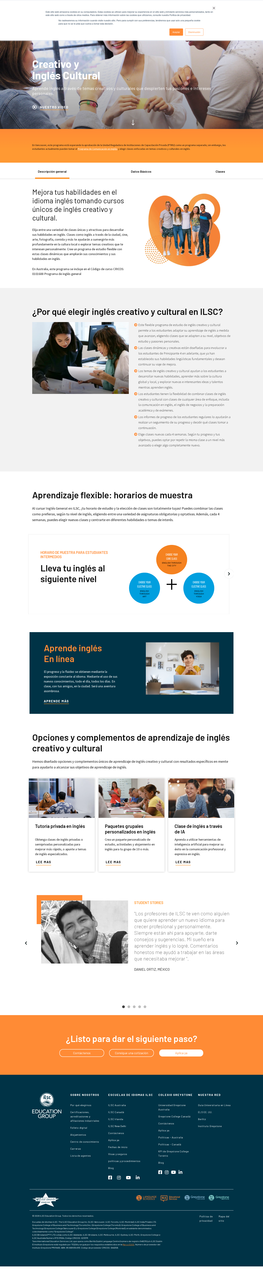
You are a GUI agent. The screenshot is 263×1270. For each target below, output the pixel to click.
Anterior (26, 943)
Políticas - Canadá (169, 1144)
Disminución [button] (194, 31)
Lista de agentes (80, 1155)
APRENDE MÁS (56, 701)
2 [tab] (128, 1009)
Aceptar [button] (176, 31)
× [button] (214, 6)
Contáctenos (116, 1133)
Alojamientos (78, 1134)
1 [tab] (123, 1009)
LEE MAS (43, 862)
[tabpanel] (131, 935)
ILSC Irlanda (115, 1119)
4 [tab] (139, 1009)
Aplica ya (113, 1140)
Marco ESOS (128, 1244)
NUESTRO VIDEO (54, 107)
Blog (111, 1168)
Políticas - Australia (170, 1137)
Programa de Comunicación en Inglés (97, 148)
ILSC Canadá (116, 1112)
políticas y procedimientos (124, 1161)
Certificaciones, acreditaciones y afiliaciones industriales (84, 1116)
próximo (229, 573)
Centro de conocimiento (84, 1141)
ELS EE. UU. (205, 1112)
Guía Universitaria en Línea (214, 1105)
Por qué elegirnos (80, 1105)
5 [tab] (144, 1009)
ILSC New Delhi (117, 1126)
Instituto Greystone (210, 1126)
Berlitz (202, 1119)
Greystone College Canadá (174, 1116)
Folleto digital (78, 1127)
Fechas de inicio (117, 1147)
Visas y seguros (117, 1154)
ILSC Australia (117, 1105)
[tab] (52, 173)
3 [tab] (134, 1009)
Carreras (75, 1148)
